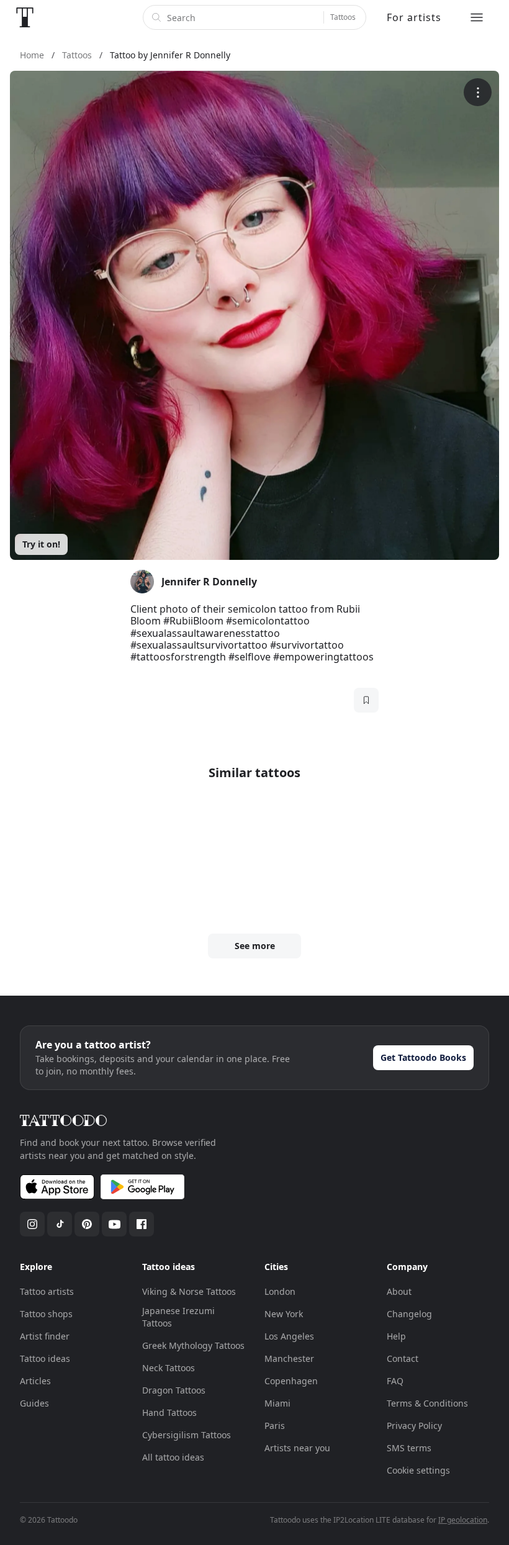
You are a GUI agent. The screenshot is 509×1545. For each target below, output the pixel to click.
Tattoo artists (47, 1291)
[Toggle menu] (476, 17)
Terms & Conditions (427, 1403)
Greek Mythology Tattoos (193, 1345)
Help (396, 1336)
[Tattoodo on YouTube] (114, 1224)
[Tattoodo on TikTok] (59, 1224)
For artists (414, 17)
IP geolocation (462, 1520)
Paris (274, 1425)
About (399, 1291)
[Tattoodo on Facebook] (141, 1224)
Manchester (289, 1358)
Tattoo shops (46, 1314)
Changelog (409, 1314)
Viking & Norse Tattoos (189, 1291)
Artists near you (297, 1448)
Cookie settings (418, 1470)
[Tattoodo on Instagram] (32, 1224)
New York (283, 1314)
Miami (277, 1403)
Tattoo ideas (45, 1358)
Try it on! (41, 544)
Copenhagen (291, 1381)
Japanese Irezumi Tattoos (178, 1317)
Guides (34, 1403)
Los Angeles (289, 1336)
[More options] (478, 92)
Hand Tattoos (169, 1412)
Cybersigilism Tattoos (186, 1435)
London (279, 1291)
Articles (35, 1381)
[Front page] (25, 17)
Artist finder (45, 1336)
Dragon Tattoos (173, 1390)
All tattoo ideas (173, 1457)
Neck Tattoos (168, 1368)
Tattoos (343, 17)
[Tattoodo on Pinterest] (86, 1224)
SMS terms (409, 1448)
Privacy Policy (414, 1425)
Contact (402, 1358)
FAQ (395, 1381)
